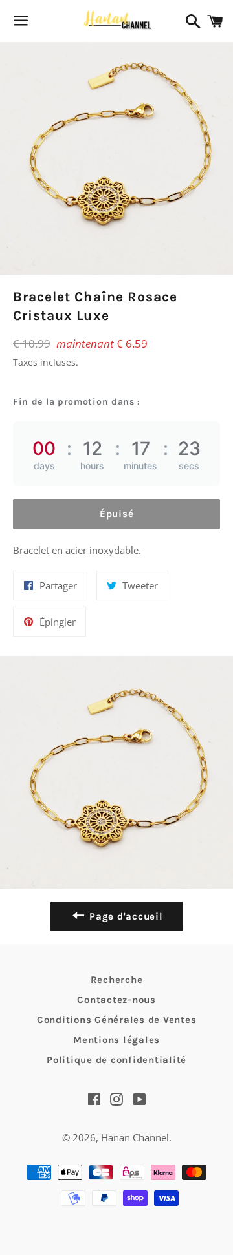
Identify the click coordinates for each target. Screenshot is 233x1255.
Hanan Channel (135, 1137)
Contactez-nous (116, 1000)
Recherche (117, 980)
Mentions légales (116, 1040)
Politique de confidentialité (116, 1060)
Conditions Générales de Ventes (117, 1020)
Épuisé (117, 514)
